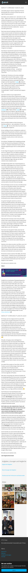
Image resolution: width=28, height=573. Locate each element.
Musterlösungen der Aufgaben (9, 470)
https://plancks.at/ (5, 312)
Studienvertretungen (6, 555)
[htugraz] (4, 2)
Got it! (14, 570)
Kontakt (3, 556)
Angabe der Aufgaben (7, 464)
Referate (3, 553)
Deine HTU (3, 551)
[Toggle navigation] (26, 2)
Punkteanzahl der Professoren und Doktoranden (13, 475)
